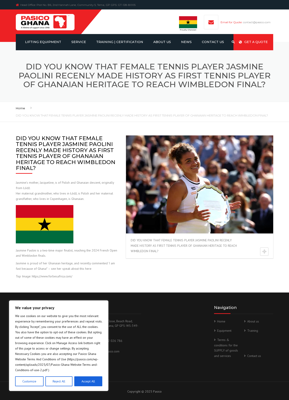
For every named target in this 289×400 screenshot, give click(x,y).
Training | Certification (119, 42)
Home (20, 108)
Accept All (88, 381)
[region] (58, 345)
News (186, 42)
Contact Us (213, 42)
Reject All (59, 381)
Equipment (224, 331)
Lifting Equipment (43, 42)
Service (78, 42)
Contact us (254, 356)
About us (162, 42)
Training (252, 331)
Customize (29, 381)
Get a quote (256, 42)
